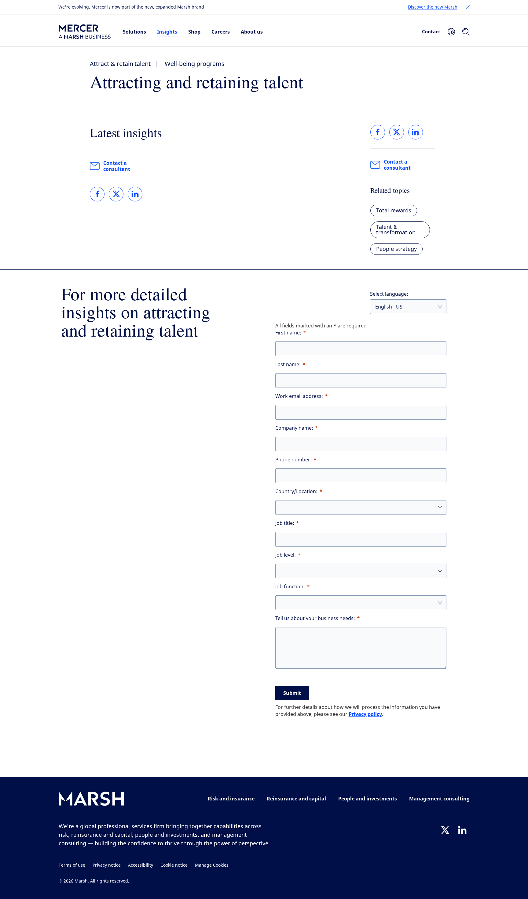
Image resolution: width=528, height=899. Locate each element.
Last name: (288, 364)
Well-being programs (195, 64)
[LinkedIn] (462, 830)
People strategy (396, 249)
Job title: (284, 523)
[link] (97, 194)
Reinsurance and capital (296, 798)
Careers (220, 31)
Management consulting (439, 798)
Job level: (285, 554)
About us (252, 31)
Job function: (290, 586)
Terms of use (72, 865)
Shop (194, 31)
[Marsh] (91, 800)
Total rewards (393, 211)
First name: (288, 332)
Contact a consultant (116, 166)
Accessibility (140, 865)
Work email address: (299, 396)
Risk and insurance (231, 798)
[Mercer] (85, 31)
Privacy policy (365, 714)
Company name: (294, 427)
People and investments (367, 798)
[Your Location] (451, 31)
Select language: (389, 294)
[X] (445, 830)
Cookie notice (174, 865)
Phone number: (293, 459)
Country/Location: (296, 491)
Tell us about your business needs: (315, 618)
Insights (167, 31)
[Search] (466, 31)
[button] (468, 7)
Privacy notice (107, 865)
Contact (431, 31)
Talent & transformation (396, 229)
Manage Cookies (212, 865)
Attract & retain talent (120, 64)
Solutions (134, 31)
